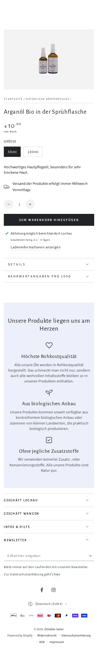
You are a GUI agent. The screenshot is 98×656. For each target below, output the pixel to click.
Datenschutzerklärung (76, 635)
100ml (34, 153)
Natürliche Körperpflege (47, 99)
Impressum (57, 642)
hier (57, 574)
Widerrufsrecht (47, 635)
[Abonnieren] (91, 556)
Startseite (13, 99)
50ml (14, 153)
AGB (42, 642)
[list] (49, 407)
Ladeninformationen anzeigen (35, 247)
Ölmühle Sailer (53, 629)
